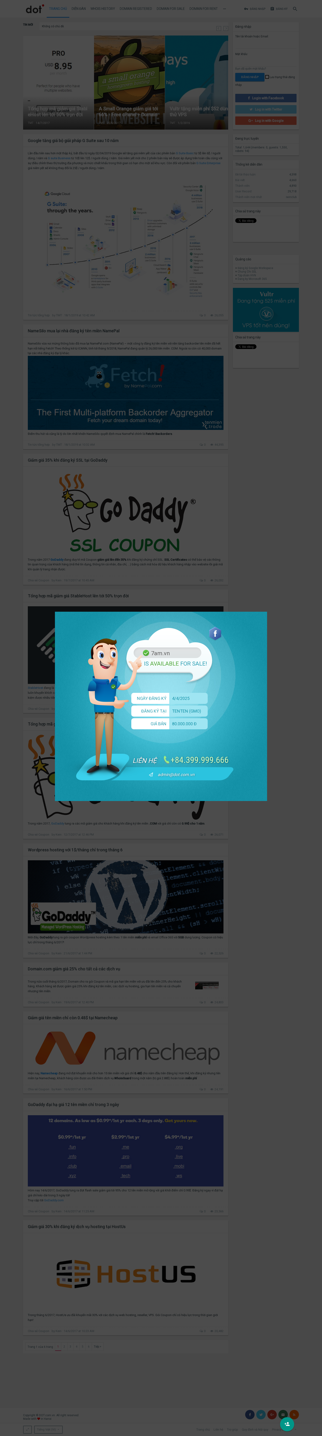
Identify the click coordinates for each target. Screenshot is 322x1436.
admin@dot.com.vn (176, 774)
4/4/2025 (181, 698)
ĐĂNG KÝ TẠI (153, 711)
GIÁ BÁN (158, 723)
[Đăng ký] (287, 1424)
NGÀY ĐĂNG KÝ (151, 698)
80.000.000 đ (184, 723)
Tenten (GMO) (186, 711)
